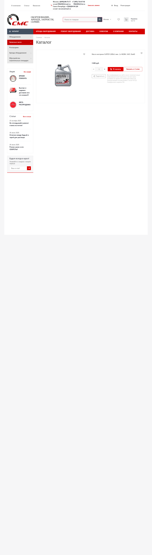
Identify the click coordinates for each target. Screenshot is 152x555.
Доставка (90, 31)
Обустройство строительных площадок (18, 59)
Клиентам (104, 31)
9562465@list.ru (79, 4)
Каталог (15, 31)
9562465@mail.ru (64, 4)
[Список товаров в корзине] (131, 21)
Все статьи (27, 116)
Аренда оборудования (17, 53)
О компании (118, 31)
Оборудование (15, 37)
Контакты (133, 31)
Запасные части (15, 42)
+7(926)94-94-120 (72, 6)
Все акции (27, 72)
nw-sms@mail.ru (64, 9)
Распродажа (14, 47)
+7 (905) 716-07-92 (78, 2)
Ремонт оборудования (71, 31)
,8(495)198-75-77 (65, 2)
